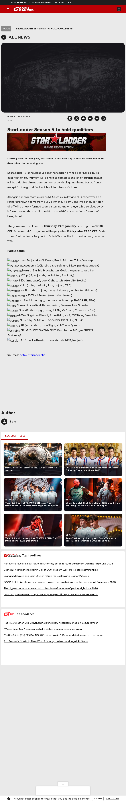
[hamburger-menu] (8, 9)
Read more (112, 799)
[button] (69, 118)
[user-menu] (119, 9)
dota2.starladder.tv (32, 355)
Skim (13, 421)
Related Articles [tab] (14, 436)
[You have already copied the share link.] (103, 118)
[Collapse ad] (63, 784)
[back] (3, 37)
